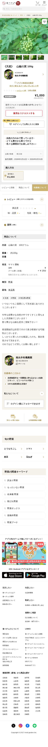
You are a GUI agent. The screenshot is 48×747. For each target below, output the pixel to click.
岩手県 (27, 678)
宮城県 (37, 678)
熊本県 (27, 711)
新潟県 (27, 688)
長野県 (37, 691)
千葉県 (37, 684)
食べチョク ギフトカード (34, 654)
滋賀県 (5, 698)
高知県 (27, 708)
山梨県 (27, 691)
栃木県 (5, 684)
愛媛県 (16, 708)
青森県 (16, 678)
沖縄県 (27, 714)
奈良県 (5, 701)
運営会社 (6, 634)
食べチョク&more (31, 658)
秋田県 (5, 681)
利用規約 (6, 645)
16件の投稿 (32, 90)
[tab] (8, 187)
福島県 (27, 681)
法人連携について (31, 617)
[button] (24, 207)
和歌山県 (17, 701)
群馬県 (16, 684)
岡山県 (5, 704)
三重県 (37, 694)
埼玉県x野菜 (25, 298)
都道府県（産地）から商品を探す (16, 673)
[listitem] (13, 449)
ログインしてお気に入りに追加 (26, 124)
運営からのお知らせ (10, 642)
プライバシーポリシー (10, 649)
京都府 (16, 698)
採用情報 (6, 665)
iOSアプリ (29, 661)
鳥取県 (27, 701)
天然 (6, 298)
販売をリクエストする (24, 113)
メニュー (44, 5)
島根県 (37, 701)
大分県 (37, 711)
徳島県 (37, 704)
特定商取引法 (7, 653)
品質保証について (9, 600)
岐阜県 (5, 694)
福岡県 (37, 708)
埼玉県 (11, 290)
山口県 (27, 704)
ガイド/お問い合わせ (10, 638)
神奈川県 (17, 688)
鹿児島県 (17, 714)
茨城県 (37, 681)
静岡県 (16, 694)
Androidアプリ (30, 665)
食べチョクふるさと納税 (33, 634)
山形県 (16, 681)
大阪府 (27, 698)
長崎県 (16, 711)
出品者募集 (29, 593)
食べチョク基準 (8, 596)
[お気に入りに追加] (44, 21)
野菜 (10, 282)
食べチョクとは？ (9, 593)
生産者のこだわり (12, 373)
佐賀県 (5, 711)
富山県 (37, 688)
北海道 (5, 678)
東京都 (5, 688)
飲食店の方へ (7, 604)
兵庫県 (37, 698)
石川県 (5, 691)
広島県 (16, 704)
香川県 (5, 708)
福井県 (16, 691)
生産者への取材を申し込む (34, 605)
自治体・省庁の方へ (32, 621)
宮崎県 (5, 714)
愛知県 (27, 694)
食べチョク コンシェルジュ (35, 644)
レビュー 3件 (21, 90)
